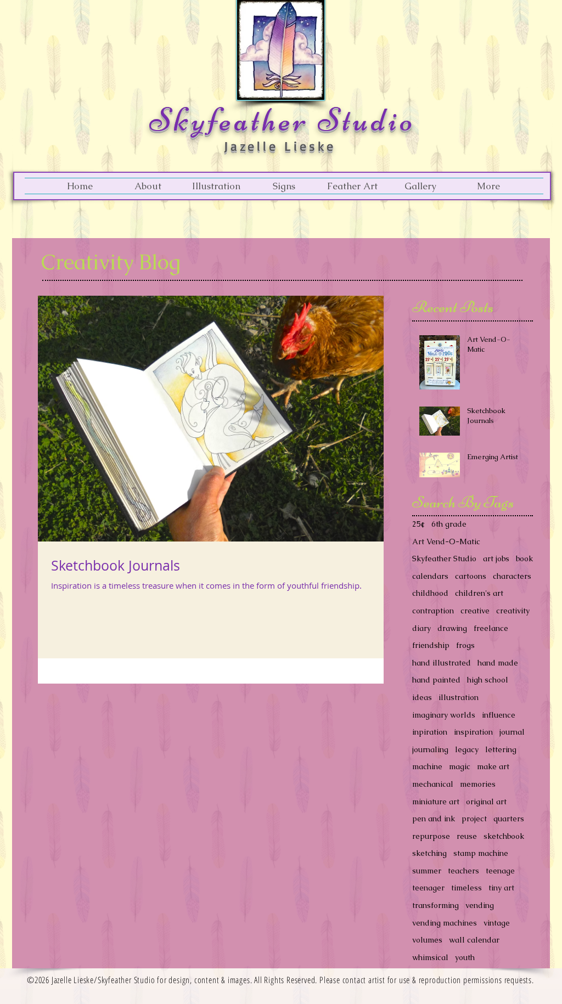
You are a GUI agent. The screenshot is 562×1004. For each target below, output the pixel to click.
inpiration (429, 732)
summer (426, 871)
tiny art (501, 888)
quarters (508, 818)
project (474, 818)
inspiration (473, 732)
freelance (491, 628)
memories (478, 784)
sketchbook (504, 836)
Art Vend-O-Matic (446, 541)
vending (479, 905)
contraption (433, 611)
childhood (430, 593)
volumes (427, 940)
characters (512, 576)
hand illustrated (441, 663)
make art (493, 766)
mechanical (432, 784)
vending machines (444, 923)
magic (459, 766)
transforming (435, 905)
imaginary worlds (443, 715)
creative (475, 611)
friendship (430, 645)
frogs (465, 645)
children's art (479, 593)
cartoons (470, 576)
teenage (500, 871)
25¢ (418, 524)
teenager (428, 888)
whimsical (430, 957)
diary (421, 628)
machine (427, 766)
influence (498, 715)
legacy (467, 749)
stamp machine (480, 853)
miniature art (435, 801)
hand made (497, 663)
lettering (500, 749)
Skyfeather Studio (444, 558)
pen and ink (433, 818)
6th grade (449, 524)
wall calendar (474, 940)
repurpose (431, 836)
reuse (467, 836)
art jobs (496, 558)
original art (486, 801)
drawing (452, 628)
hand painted (436, 680)
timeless (466, 888)
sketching (429, 853)
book (524, 558)
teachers (463, 871)
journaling (430, 749)
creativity (513, 611)
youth (465, 957)
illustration (459, 697)
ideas (422, 697)
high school (487, 680)
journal (512, 732)
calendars (430, 576)
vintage (497, 923)
